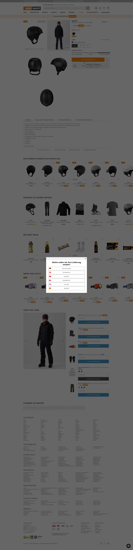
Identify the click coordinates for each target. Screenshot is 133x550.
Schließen (85, 258)
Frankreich (66, 280)
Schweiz (66, 276)
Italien (66, 284)
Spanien (66, 288)
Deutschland (66, 268)
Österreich (66, 272)
